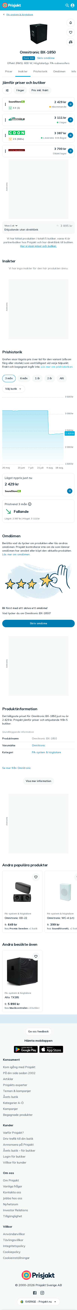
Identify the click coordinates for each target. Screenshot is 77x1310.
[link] (22, 902)
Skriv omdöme (46, 58)
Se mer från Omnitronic (16, 768)
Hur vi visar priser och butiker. (38, 246)
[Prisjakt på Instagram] (42, 1292)
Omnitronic (38, 745)
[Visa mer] (5, 104)
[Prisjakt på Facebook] (35, 1292)
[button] (71, 23)
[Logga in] (72, 5)
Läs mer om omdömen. (16, 554)
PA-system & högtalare (20, 14)
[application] (38, 433)
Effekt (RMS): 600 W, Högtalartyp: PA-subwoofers (38, 63)
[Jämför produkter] (71, 42)
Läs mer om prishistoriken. (57, 366)
